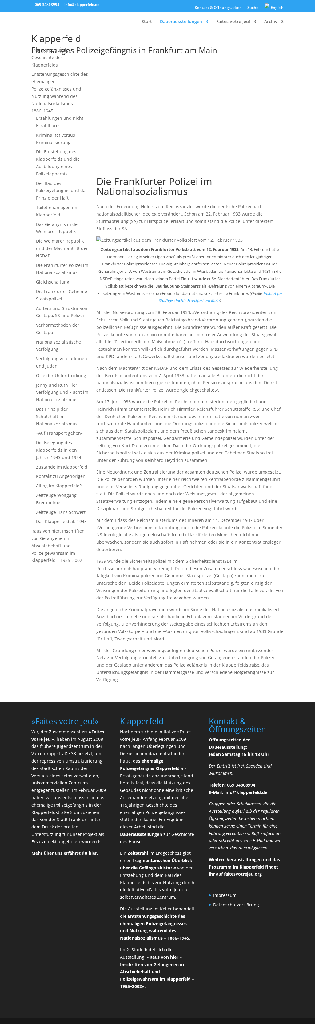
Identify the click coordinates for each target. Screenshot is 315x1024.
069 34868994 (47, 4)
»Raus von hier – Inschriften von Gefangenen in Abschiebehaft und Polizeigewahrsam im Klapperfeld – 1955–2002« (157, 971)
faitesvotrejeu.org (243, 874)
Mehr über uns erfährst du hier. (64, 853)
